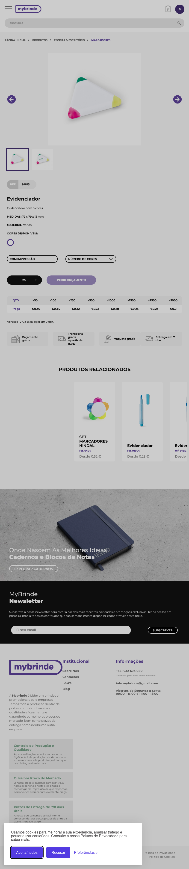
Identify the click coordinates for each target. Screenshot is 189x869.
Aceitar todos (27, 852)
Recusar (58, 852)
